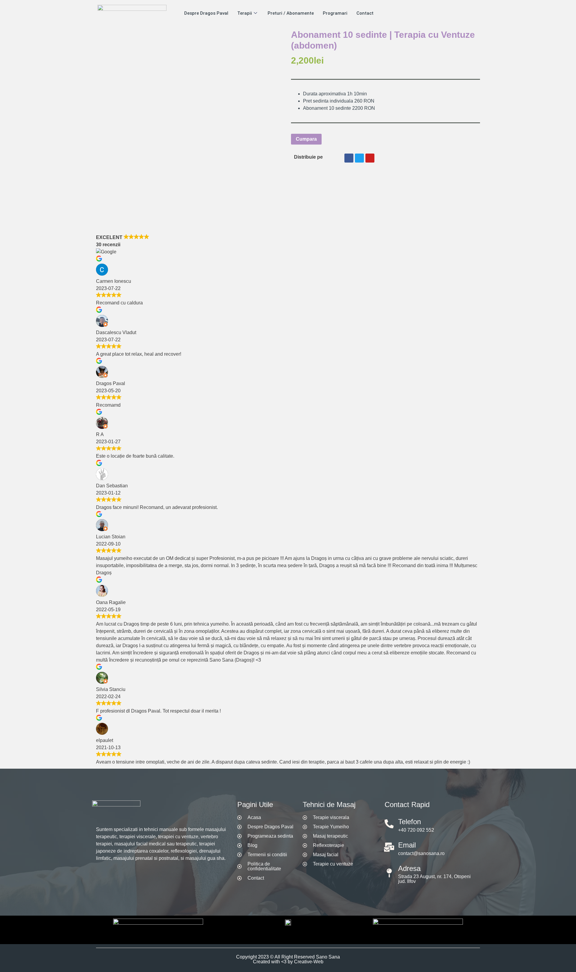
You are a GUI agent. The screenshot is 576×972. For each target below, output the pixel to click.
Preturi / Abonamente (291, 13)
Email (407, 845)
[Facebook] (99, 875)
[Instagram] (126, 875)
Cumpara (306, 139)
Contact (365, 13)
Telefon (409, 822)
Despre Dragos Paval (206, 13)
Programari (335, 13)
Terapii (244, 13)
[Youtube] (113, 875)
